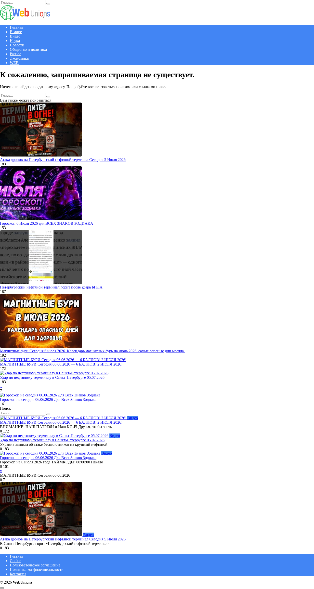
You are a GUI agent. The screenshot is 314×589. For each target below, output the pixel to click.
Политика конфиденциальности (37, 569)
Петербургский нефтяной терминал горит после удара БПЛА (51, 287)
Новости (17, 45)
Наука (15, 41)
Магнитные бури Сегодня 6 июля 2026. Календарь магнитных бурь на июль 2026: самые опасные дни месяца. (92, 351)
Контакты (18, 574)
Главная (16, 27)
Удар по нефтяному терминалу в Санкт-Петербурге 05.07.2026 (52, 377)
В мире (16, 32)
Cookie (15, 561)
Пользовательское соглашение (35, 565)
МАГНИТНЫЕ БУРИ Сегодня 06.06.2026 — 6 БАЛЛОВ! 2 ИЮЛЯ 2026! (61, 364)
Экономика (19, 58)
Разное (15, 54)
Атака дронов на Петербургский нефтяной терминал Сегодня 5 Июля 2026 (63, 159)
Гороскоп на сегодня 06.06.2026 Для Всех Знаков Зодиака (48, 399)
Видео (15, 36)
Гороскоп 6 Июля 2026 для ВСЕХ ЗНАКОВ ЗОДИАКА (46, 223)
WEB (14, 63)
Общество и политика (28, 49)
